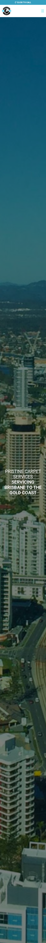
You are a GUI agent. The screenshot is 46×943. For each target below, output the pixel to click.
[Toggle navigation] (42, 11)
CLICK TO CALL (23, 2)
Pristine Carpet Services (6, 11)
